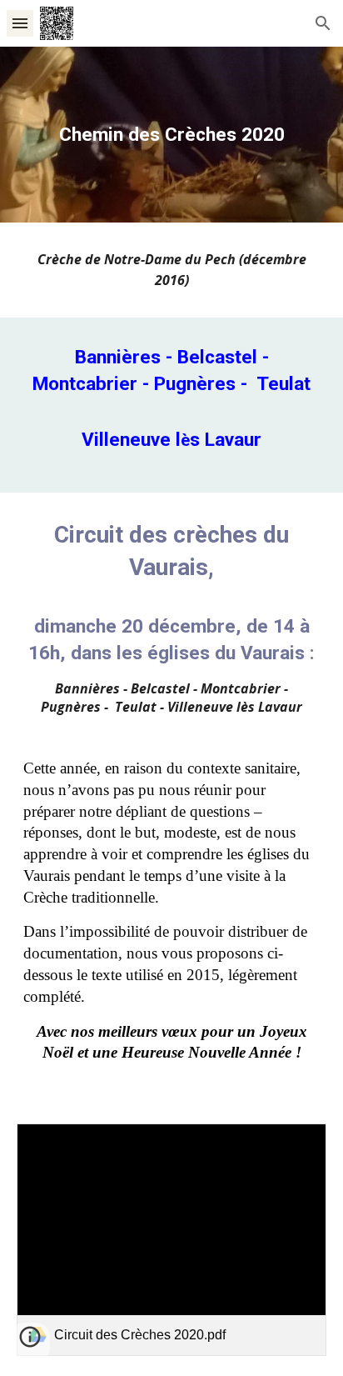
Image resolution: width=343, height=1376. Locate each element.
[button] (20, 23)
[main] (171, 134)
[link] (171, 1239)
